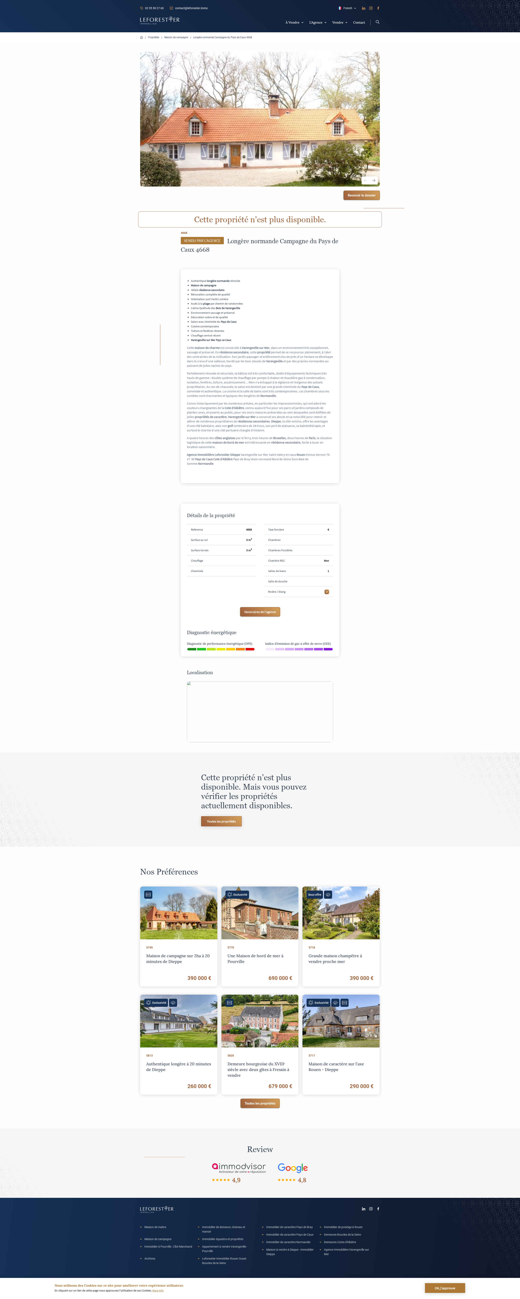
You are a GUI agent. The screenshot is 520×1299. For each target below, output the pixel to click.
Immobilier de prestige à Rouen (343, 1227)
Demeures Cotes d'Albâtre (340, 1242)
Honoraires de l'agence (260, 612)
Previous (366, 180)
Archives (149, 1258)
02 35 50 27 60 (154, 8)
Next (374, 180)
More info (158, 1290)
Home (141, 37)
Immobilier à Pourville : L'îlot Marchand (168, 1246)
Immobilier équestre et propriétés (222, 1239)
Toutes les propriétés (221, 821)
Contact (359, 22)
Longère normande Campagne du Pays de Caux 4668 (222, 37)
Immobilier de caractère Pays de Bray (289, 1227)
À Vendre (293, 22)
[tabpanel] (260, 119)
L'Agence (316, 22)
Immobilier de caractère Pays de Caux (289, 1234)
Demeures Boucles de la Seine (342, 1234)
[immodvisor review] (238, 1168)
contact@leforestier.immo (191, 8)
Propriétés (153, 37)
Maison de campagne (176, 37)
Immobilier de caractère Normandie (288, 1242)
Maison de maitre (155, 1227)
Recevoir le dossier (362, 195)
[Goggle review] (293, 1168)
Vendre (337, 22)
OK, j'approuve (445, 1288)
